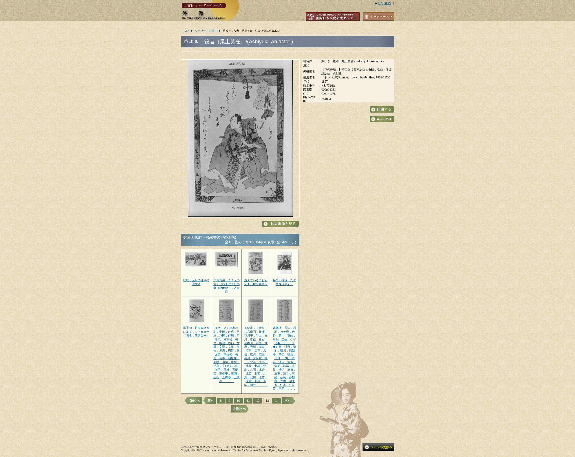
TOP (186, 30)
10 (238, 400)
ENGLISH (386, 3)
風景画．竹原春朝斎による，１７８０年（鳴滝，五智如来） (196, 331)
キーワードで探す (206, 30)
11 (248, 400)
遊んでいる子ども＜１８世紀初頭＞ (256, 282)
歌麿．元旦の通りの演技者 (196, 282)
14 (276, 400)
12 (257, 400)
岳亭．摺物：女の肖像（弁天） (284, 282)
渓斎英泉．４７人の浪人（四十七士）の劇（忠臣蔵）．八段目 (226, 286)
